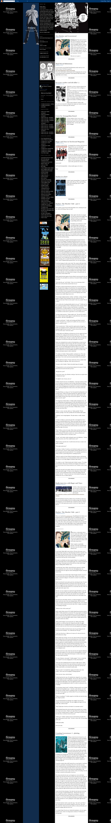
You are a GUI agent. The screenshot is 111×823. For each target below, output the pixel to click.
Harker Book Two (44, 173)
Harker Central (44, 217)
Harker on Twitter (43, 45)
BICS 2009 (43, 166)
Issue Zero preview (45, 200)
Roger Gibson (42, 6)
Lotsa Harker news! (45, 183)
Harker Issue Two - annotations (47, 132)
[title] (47, 87)
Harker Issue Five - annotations (47, 126)
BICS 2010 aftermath (45, 159)
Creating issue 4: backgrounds (47, 148)
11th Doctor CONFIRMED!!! (46, 205)
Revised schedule (44, 172)
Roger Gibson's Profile (44, 84)
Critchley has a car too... (46, 204)
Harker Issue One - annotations (47, 133)
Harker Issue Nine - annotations (47, 118)
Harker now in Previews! (46, 201)
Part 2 (57, 108)
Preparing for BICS (45, 160)
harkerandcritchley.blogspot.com (46, 37)
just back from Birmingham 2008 (47, 210)
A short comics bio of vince (46, 214)
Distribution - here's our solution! (47, 197)
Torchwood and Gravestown (46, 162)
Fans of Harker (43, 49)
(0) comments (71, 59)
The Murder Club (44, 207)
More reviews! (44, 178)
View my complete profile (45, 32)
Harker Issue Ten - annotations (47, 117)
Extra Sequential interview (46, 138)
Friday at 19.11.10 (60, 143)
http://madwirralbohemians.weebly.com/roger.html (65, 70)
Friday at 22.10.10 (60, 734)
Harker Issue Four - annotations (47, 127)
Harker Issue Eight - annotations (47, 120)
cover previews (44, 211)
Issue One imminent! (45, 195)
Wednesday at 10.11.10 (61, 178)
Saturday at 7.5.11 (60, 83)
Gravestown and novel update (47, 157)
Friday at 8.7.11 (59, 37)
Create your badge (43, 89)
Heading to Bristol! (44, 185)
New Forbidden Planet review (47, 169)
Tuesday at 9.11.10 (60, 205)
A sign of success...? (45, 175)
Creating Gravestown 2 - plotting (47, 103)
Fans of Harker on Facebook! (47, 139)
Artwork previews (44, 176)
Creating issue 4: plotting (46, 151)
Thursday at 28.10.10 (60, 484)
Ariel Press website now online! (47, 191)
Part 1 (42, 99)
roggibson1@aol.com (44, 53)
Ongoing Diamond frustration (46, 170)
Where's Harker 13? (45, 163)
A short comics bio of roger (46, 216)
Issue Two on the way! (45, 192)
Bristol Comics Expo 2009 (46, 181)
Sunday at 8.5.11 (59, 65)
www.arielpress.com (44, 41)
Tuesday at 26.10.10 (60, 513)
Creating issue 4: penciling (46, 141)
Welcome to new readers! (46, 194)
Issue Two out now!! (45, 189)
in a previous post (68, 516)
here (65, 209)
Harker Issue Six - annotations (47, 124)
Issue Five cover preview (46, 179)
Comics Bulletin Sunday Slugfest (47, 167)
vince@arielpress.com (44, 57)
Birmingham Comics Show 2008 (47, 208)
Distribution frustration (45, 198)
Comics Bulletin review (45, 182)
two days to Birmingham (46, 213)
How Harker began (45, 152)
